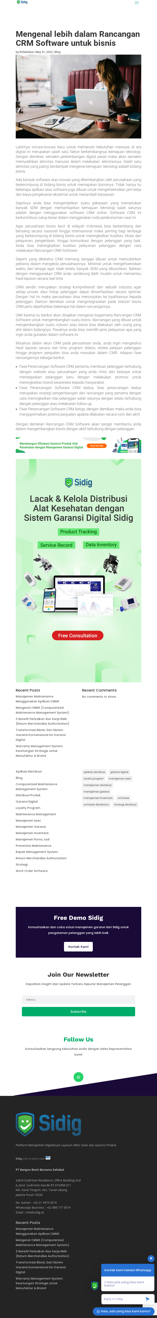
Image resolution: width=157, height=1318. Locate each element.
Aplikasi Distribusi (28, 771)
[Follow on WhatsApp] (78, 1077)
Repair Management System (37, 852)
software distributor (96, 804)
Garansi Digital (27, 802)
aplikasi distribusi (94, 772)
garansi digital (119, 772)
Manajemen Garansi (31, 827)
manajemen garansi (96, 791)
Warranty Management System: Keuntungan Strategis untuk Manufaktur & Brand (39, 751)
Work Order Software (32, 871)
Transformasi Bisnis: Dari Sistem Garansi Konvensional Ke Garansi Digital (41, 735)
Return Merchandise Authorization (41, 858)
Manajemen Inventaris (32, 833)
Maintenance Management (36, 814)
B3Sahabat (26, 52)
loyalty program (94, 778)
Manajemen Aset (28, 821)
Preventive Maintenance (33, 846)
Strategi (22, 865)
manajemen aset (120, 778)
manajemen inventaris (98, 798)
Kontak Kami (78, 947)
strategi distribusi (125, 804)
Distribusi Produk (28, 795)
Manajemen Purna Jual (33, 839)
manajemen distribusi (98, 785)
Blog (58, 52)
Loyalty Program (28, 808)
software (123, 798)
